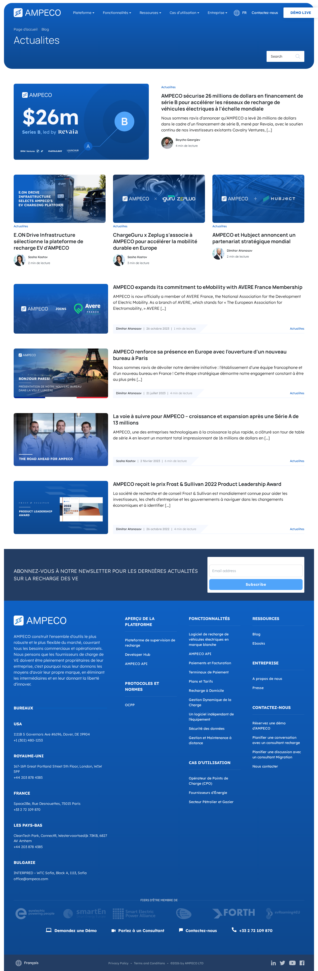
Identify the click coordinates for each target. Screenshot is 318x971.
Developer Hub (137, 654)
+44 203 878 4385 (28, 777)
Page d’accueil (26, 29)
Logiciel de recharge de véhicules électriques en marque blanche (209, 639)
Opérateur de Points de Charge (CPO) (208, 781)
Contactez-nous (265, 12)
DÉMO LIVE (300, 12)
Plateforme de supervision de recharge (150, 643)
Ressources (149, 12)
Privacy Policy (118, 963)
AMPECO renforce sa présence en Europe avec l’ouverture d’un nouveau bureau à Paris (200, 354)
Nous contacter (265, 766)
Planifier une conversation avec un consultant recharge (276, 740)
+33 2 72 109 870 (27, 809)
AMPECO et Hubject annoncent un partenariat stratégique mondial (254, 238)
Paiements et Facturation (210, 663)
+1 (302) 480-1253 (28, 740)
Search (298, 56)
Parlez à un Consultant (140, 930)
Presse (258, 688)
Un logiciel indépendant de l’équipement (211, 717)
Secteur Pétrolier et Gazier (211, 802)
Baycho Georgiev (188, 140)
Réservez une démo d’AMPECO (269, 726)
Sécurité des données (207, 728)
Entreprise (216, 12)
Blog (45, 29)
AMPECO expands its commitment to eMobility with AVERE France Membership (207, 287)
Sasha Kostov (38, 257)
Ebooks (258, 643)
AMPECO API (136, 663)
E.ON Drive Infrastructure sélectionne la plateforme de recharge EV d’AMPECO (48, 241)
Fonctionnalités (115, 12)
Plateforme (82, 12)
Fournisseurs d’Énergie (208, 792)
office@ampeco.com (31, 879)
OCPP (130, 705)
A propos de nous (267, 678)
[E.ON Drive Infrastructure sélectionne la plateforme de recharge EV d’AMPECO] (60, 199)
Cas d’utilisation (183, 12)
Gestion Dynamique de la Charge (210, 702)
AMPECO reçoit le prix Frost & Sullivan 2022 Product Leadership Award (197, 484)
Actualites (168, 87)
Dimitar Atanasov (239, 250)
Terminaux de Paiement (209, 672)
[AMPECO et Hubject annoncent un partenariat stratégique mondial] (258, 199)
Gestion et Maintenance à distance (210, 740)
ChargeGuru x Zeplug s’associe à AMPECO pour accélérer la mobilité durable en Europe (155, 241)
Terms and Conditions (149, 963)
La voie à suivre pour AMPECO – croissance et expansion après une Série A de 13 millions (206, 419)
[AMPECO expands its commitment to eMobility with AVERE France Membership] (61, 309)
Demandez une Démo (75, 930)
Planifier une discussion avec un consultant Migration (276, 754)
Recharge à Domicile (206, 690)
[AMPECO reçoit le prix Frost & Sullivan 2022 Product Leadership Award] (61, 507)
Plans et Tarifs (201, 681)
